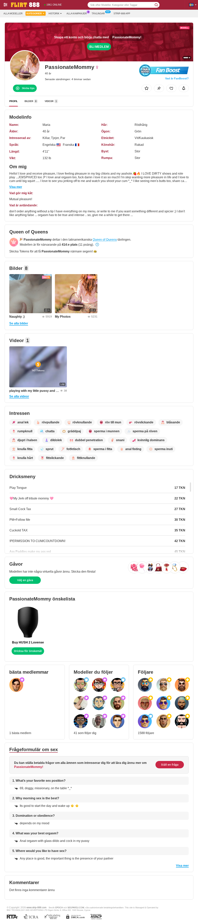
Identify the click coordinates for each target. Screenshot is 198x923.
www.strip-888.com (36, 907)
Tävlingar (98, 13)
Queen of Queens (105, 239)
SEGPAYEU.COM (75, 907)
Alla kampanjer (77, 13)
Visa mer (15, 187)
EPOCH (59, 907)
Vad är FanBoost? (177, 78)
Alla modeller (13, 13)
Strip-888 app (122, 13)
